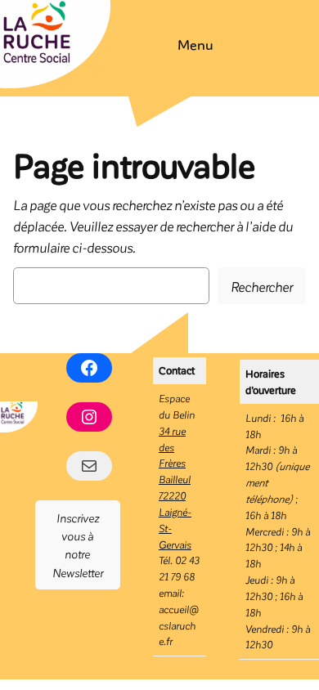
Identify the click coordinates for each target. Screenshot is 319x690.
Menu (195, 44)
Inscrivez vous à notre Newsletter (77, 545)
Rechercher (262, 286)
